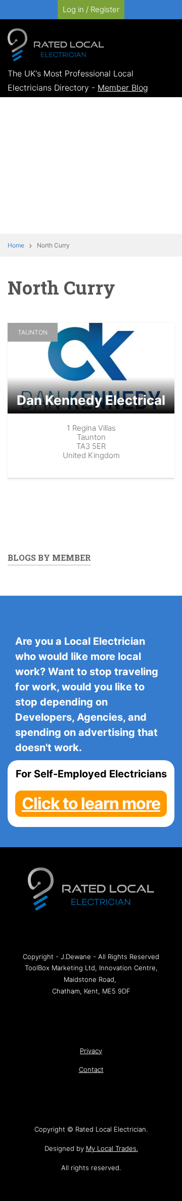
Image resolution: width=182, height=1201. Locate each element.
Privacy (91, 1051)
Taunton (33, 332)
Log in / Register (91, 9)
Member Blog (123, 87)
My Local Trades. (112, 1148)
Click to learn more (91, 803)
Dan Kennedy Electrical (91, 400)
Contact (91, 1069)
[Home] (56, 44)
